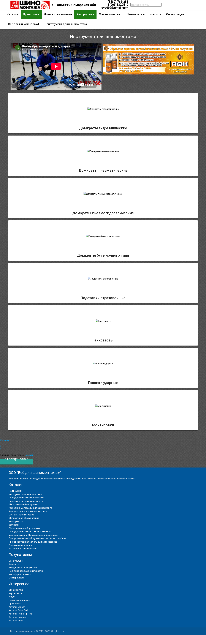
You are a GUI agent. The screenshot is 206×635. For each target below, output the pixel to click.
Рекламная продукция (20, 545)
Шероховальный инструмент (24, 504)
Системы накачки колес (21, 514)
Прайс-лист (15, 603)
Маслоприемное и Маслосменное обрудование (33, 535)
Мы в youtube (16, 560)
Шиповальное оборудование (24, 518)
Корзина (4, 445)
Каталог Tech (16, 620)
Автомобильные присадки (22, 548)
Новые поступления (19, 600)
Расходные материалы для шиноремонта (30, 507)
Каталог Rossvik (17, 617)
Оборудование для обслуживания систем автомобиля (37, 538)
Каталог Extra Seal (18, 610)
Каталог (12, 14)
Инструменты (16, 521)
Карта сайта (15, 593)
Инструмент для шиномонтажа (25, 494)
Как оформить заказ (20, 574)
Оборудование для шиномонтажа (26, 497)
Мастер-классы (17, 577)
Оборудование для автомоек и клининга (30, 531)
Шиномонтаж (16, 589)
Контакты (14, 564)
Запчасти (14, 524)
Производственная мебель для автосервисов (33, 541)
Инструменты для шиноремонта (26, 501)
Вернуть (29, 454)
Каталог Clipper (17, 606)
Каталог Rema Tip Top (20, 613)
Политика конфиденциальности (26, 570)
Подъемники (15, 490)
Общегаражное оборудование (24, 528)
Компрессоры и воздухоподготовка (28, 511)
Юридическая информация (23, 567)
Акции (12, 596)
